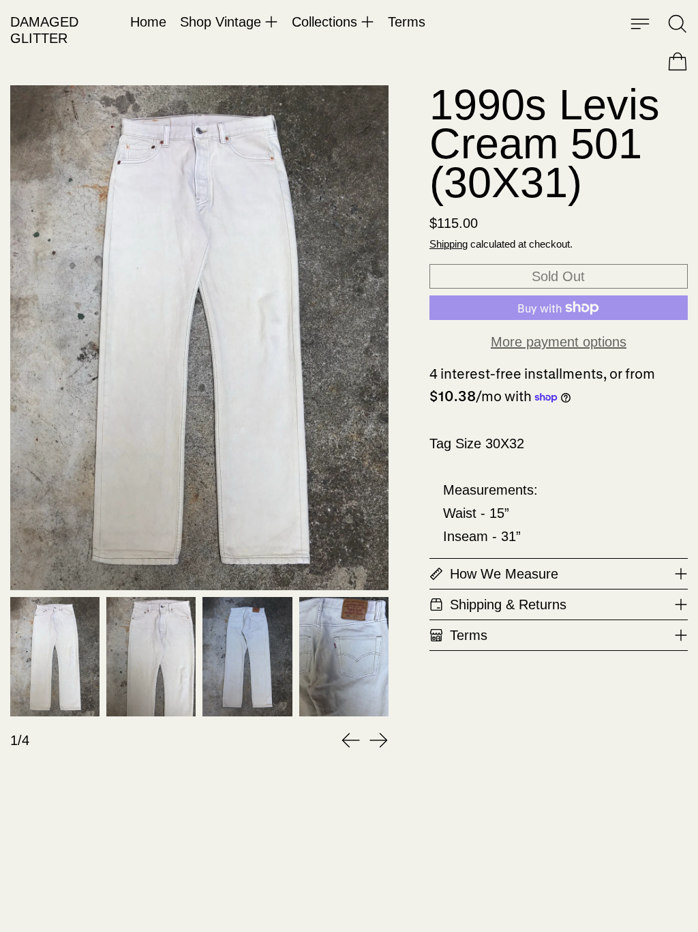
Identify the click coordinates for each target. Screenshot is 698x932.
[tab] (55, 656)
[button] (677, 24)
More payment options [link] (558, 341)
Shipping (448, 244)
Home (148, 21)
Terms (406, 21)
